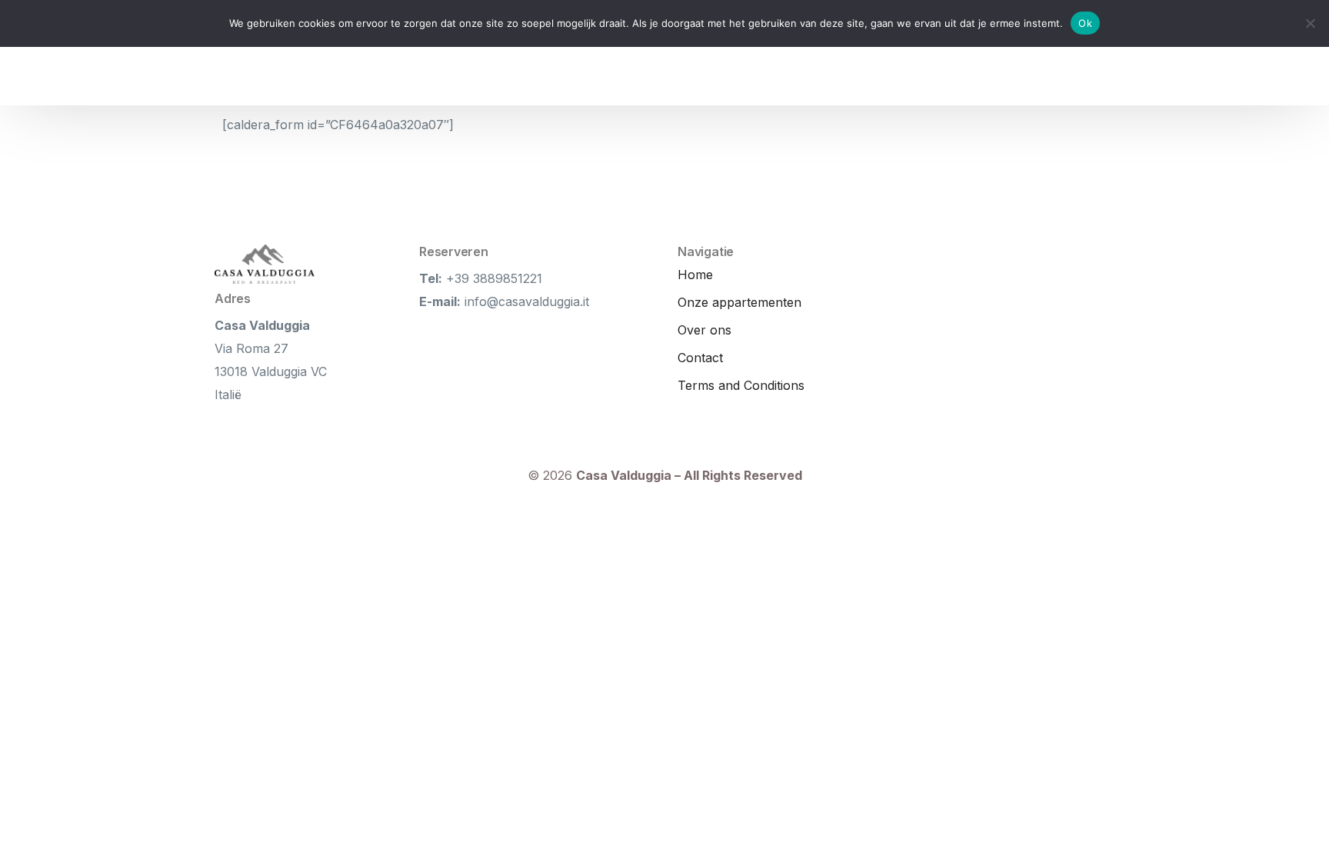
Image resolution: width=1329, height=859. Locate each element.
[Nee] (1309, 23)
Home (695, 274)
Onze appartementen (739, 302)
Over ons (704, 330)
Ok (1085, 23)
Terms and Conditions (741, 385)
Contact (700, 357)
